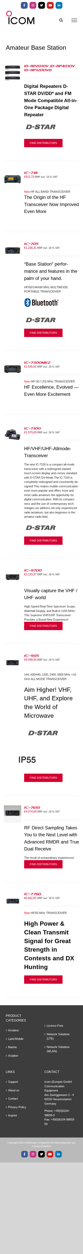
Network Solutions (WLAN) (58, 1049)
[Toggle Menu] (74, 20)
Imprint (12, 1115)
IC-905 (31, 655)
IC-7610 (32, 807)
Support (13, 1081)
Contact (13, 1098)
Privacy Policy (17, 1107)
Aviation (13, 1055)
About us (13, 1090)
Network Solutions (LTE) (58, 1036)
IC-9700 (33, 570)
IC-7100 (32, 428)
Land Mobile (15, 1038)
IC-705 (31, 243)
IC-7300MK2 (37, 362)
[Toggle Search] (61, 20)
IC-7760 (32, 893)
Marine (12, 1047)
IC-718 (31, 172)
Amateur (13, 1030)
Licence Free (55, 1025)
